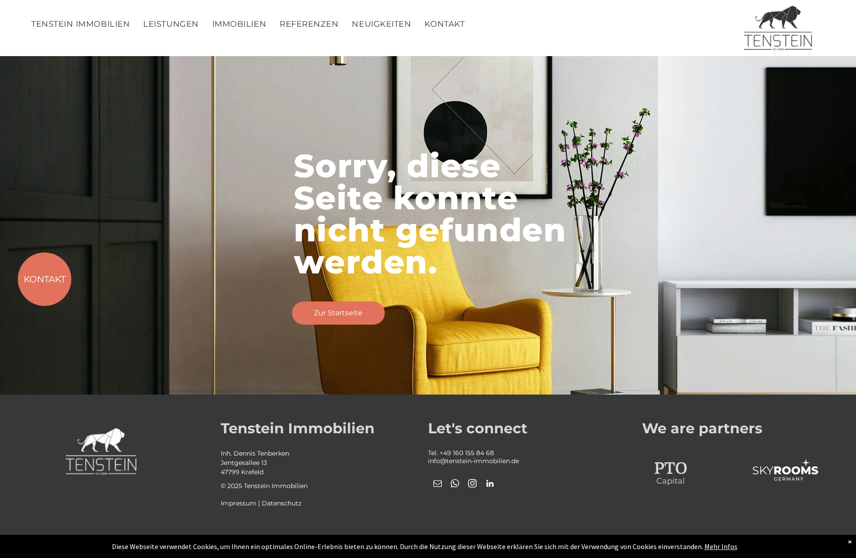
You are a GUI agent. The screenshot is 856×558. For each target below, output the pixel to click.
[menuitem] (80, 24)
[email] (438, 484)
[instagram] (472, 484)
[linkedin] (490, 484)
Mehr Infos (720, 546)
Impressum (238, 503)
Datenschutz (281, 503)
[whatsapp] (455, 484)
